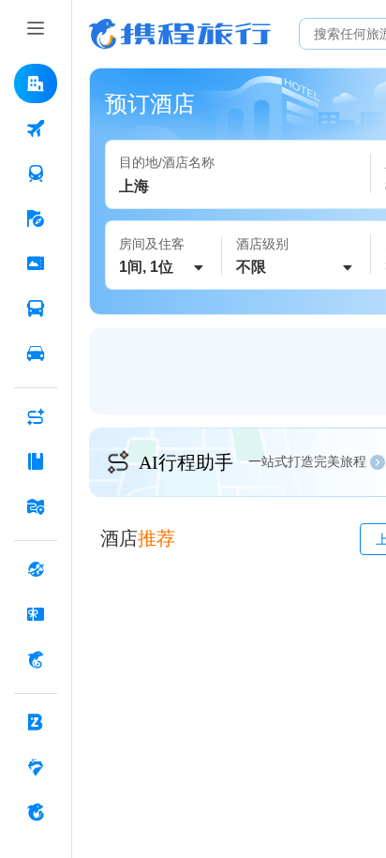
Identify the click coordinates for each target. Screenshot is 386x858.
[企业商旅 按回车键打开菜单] (35, 722)
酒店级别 (262, 243)
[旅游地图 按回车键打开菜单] (35, 506)
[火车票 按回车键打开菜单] (35, 173)
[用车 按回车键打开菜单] (35, 353)
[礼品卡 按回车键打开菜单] (35, 614)
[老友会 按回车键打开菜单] (35, 767)
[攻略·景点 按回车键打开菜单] (35, 461)
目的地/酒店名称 (167, 162)
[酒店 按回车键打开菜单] (35, 83)
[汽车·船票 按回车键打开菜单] (35, 308)
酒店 (137, 538)
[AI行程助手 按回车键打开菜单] (35, 416)
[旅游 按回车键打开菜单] (35, 218)
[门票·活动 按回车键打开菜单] (35, 263)
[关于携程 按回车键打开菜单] (35, 812)
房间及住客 (152, 243)
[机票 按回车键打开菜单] (35, 128)
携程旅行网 (180, 34)
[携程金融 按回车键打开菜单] (35, 659)
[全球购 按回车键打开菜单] (35, 569)
